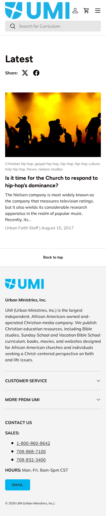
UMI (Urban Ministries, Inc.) (35, 503)
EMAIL (17, 484)
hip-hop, (67, 163)
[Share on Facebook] (36, 73)
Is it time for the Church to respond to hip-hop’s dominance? (51, 182)
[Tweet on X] (25, 73)
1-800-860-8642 (33, 443)
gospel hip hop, (47, 163)
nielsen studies (50, 169)
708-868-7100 (31, 451)
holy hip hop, (16, 169)
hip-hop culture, (88, 163)
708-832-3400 (31, 459)
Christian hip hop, (20, 163)
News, (32, 169)
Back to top (53, 257)
